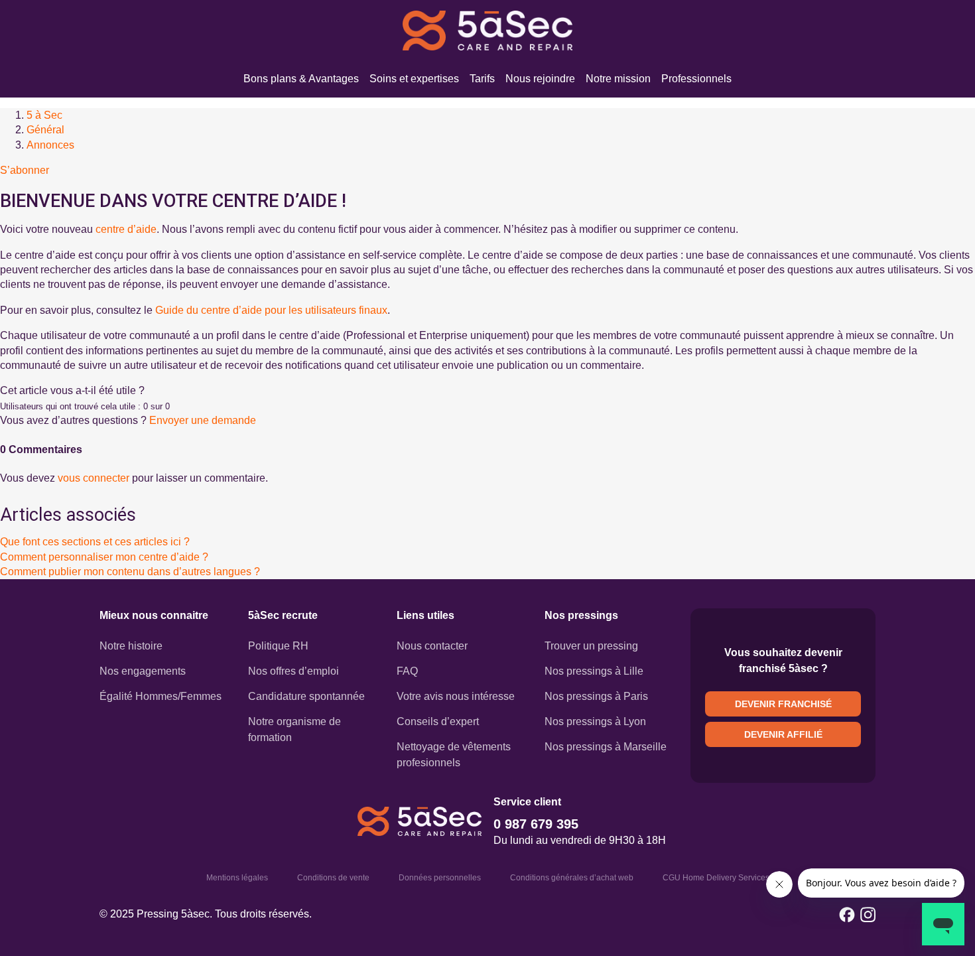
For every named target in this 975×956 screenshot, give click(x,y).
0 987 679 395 (535, 824)
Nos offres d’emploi (293, 671)
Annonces (50, 145)
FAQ (407, 671)
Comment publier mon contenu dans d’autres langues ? (130, 571)
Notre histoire (130, 645)
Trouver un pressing (591, 645)
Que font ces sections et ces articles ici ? (95, 541)
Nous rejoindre (540, 78)
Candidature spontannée (306, 696)
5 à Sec (44, 115)
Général (45, 129)
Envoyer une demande (202, 420)
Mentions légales (237, 877)
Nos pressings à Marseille (606, 746)
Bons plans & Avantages (301, 78)
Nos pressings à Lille (594, 671)
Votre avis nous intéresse (456, 696)
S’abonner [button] (24, 170)
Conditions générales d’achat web (571, 877)
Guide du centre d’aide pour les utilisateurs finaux (271, 310)
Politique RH (278, 645)
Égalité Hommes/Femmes (160, 696)
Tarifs (482, 78)
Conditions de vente (333, 877)
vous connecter (93, 478)
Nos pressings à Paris (596, 696)
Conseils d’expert (438, 721)
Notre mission (618, 78)
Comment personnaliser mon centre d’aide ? (104, 557)
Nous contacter (432, 645)
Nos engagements (142, 671)
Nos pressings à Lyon (595, 721)
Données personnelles (440, 877)
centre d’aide (126, 229)
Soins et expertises (414, 78)
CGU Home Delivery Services (716, 877)
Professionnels (696, 78)
